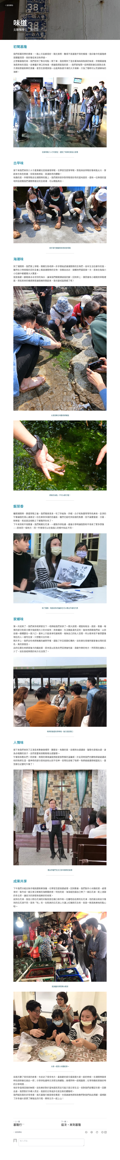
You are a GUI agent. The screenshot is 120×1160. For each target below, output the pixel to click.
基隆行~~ (18, 1125)
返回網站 (10, 5)
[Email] (102, 1132)
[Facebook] (86, 1132)
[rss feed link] (105, 1132)
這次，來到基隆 (71, 1125)
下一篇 (63, 1121)
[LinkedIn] (97, 1132)
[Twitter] (91, 1132)
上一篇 (17, 1121)
